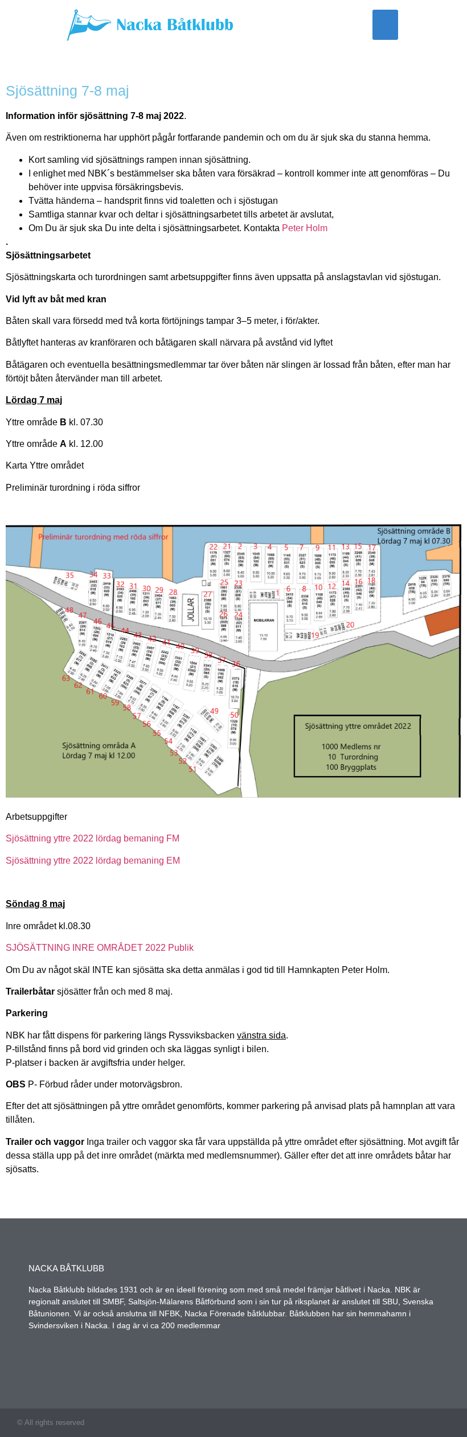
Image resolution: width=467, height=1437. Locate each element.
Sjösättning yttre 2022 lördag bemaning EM (93, 860)
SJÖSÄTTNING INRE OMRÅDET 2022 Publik (100, 947)
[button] (385, 25)
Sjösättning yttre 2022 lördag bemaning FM (92, 838)
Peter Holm (304, 228)
